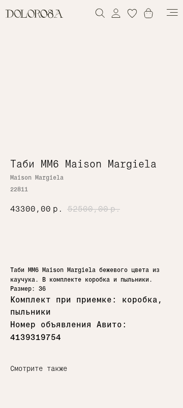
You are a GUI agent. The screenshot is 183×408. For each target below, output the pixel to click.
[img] (115, 13)
